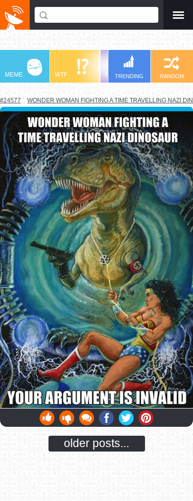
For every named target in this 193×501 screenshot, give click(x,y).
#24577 (10, 100)
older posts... (96, 443)
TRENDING (129, 76)
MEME (14, 74)
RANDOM (172, 76)
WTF (61, 74)
